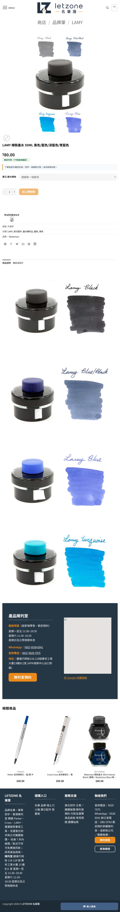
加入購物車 (28, 192)
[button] (8, 8)
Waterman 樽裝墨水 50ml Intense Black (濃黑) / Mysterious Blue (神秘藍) (99, 776)
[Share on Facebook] (11, 244)
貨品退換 (15, 852)
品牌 (43, 805)
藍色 (36, 231)
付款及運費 (77, 813)
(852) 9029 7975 (31, 653)
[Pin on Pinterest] (29, 244)
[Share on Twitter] (17, 244)
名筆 (37, 805)
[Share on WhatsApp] (5, 244)
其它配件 (18, 231)
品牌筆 (58, 22)
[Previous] (2, 751)
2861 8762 (106, 822)
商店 (41, 22)
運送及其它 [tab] (18, 262)
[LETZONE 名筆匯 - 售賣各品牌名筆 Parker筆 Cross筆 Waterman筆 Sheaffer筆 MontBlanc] (60, 8)
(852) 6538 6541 (33, 647)
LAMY (77, 22)
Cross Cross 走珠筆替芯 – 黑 (60, 774)
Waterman (14, 236)
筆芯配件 (46, 809)
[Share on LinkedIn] (35, 244)
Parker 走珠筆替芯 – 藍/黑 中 (20, 774)
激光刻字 (70, 805)
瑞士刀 (51, 805)
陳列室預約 (23, 677)
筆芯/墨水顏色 (9, 177)
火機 (37, 809)
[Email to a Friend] (23, 244)
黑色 (41, 231)
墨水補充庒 (28, 231)
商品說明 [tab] (6, 262)
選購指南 (73, 822)
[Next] (117, 751)
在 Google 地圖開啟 (75, 678)
